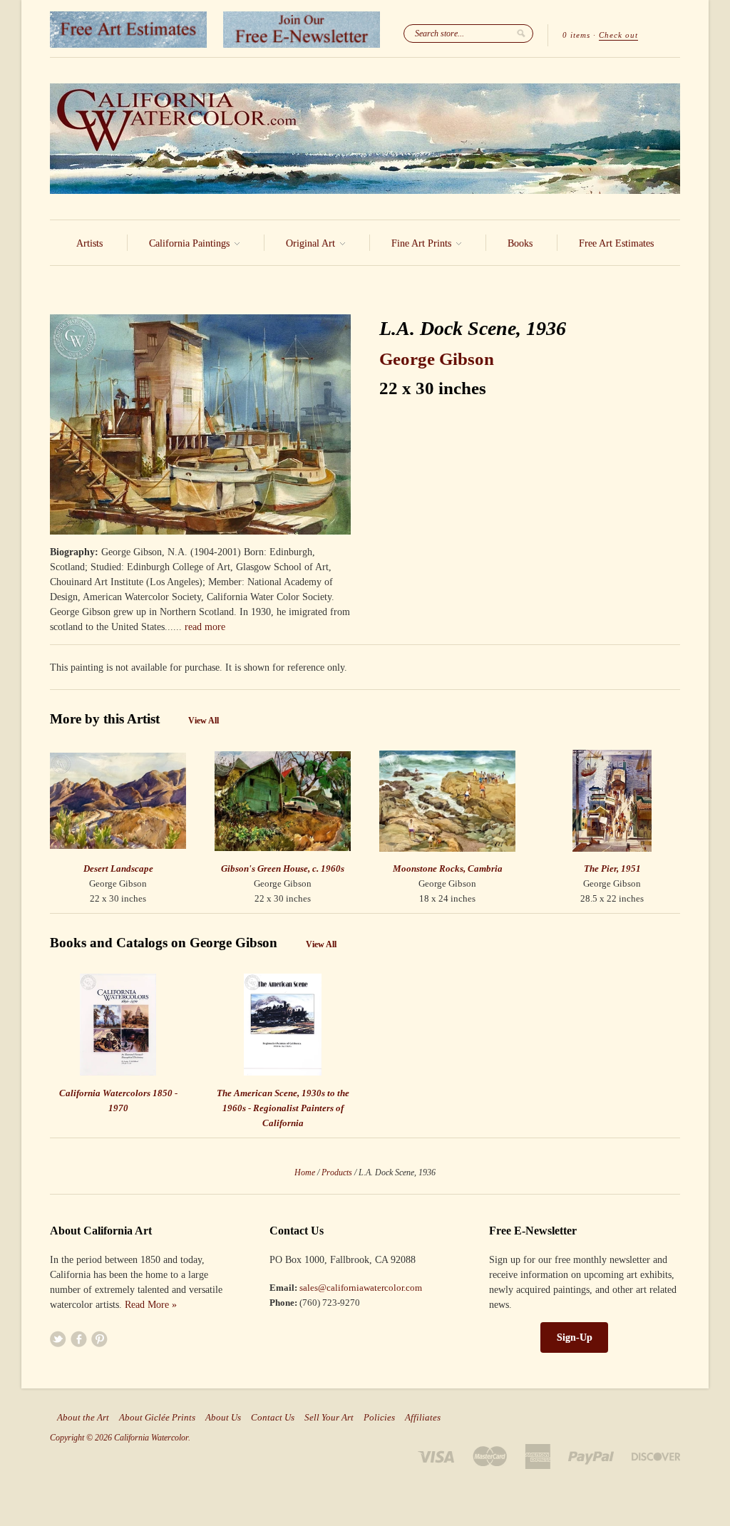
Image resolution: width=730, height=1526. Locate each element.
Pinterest (99, 1339)
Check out (618, 35)
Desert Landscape (118, 868)
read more (205, 627)
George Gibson (436, 358)
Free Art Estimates (616, 243)
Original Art (312, 243)
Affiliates (423, 1418)
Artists (89, 243)
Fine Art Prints (422, 243)
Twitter (58, 1339)
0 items (576, 35)
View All (203, 721)
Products (337, 1172)
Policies (379, 1418)
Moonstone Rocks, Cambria (448, 868)
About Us (223, 1418)
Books (520, 243)
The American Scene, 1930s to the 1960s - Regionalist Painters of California (283, 1108)
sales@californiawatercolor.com (360, 1287)
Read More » (151, 1304)
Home (304, 1172)
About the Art (83, 1418)
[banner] (365, 138)
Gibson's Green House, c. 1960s (282, 868)
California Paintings (190, 243)
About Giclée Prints (157, 1418)
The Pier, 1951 (612, 868)
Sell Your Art (329, 1418)
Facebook (79, 1339)
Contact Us (272, 1418)
